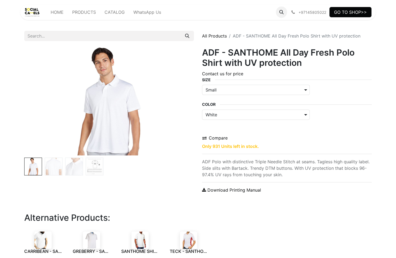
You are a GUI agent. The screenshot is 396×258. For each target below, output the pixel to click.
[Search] (187, 36)
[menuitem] (57, 12)
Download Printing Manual (233, 190)
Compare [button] (218, 138)
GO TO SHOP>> (350, 12)
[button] (281, 12)
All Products (214, 36)
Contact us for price (222, 73)
